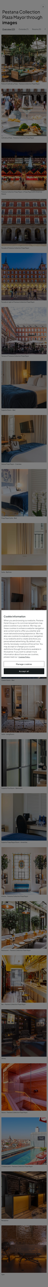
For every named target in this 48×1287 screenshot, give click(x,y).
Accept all (24, 671)
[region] (24, 643)
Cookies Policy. (24, 657)
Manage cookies (24, 664)
